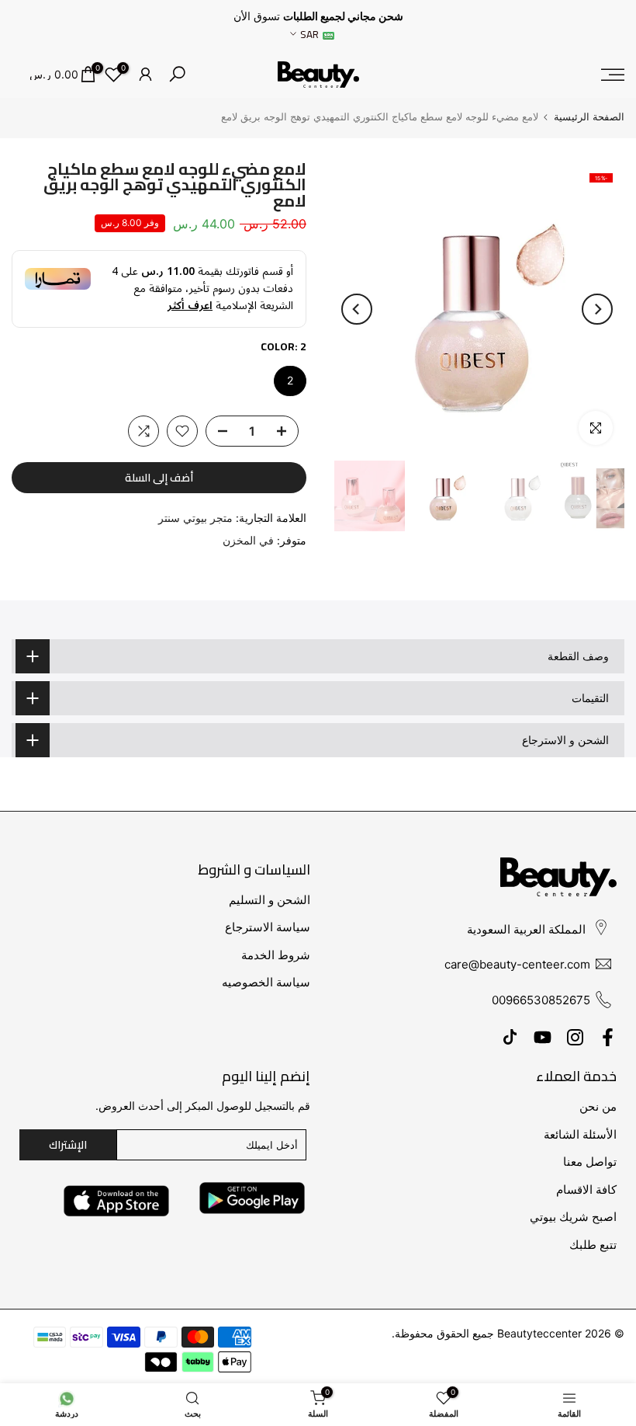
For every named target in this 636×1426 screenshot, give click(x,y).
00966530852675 (541, 1000)
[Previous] (597, 309)
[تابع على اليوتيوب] (542, 1037)
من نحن (598, 1106)
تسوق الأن (256, 16)
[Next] (356, 309)
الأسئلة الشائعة (580, 1134)
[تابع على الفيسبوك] (608, 1037)
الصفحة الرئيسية (589, 117)
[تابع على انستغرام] (575, 1037)
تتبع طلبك (593, 1244)
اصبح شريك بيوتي (573, 1216)
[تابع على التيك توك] (510, 1037)
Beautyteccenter (539, 1333)
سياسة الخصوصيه (266, 982)
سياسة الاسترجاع (267, 927)
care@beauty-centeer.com (517, 964)
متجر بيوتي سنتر (195, 517)
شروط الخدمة (275, 955)
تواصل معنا (590, 1161)
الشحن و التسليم (269, 899)
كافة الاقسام (586, 1189)
